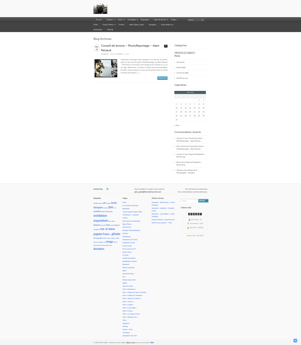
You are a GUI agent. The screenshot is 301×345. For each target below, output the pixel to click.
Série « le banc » (128, 311)
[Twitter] (107, 189)
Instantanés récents (129, 243)
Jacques (113, 54)
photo (116, 234)
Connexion (180, 62)
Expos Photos (108, 25)
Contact (121, 25)
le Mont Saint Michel (129, 258)
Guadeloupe (127, 236)
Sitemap (110, 30)
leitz (104, 225)
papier (97, 234)
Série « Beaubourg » (129, 289)
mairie (112, 225)
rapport (113, 238)
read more (162, 78)
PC (110, 234)
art (104, 203)
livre (108, 225)
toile (115, 242)
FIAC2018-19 (127, 227)
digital (103, 211)
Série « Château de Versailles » (133, 295)
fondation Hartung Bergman (131, 230)
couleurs (97, 211)
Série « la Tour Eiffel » (130, 308)
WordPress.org (182, 78)
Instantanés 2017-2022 (130, 239)
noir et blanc (107, 229)
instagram (152, 25)
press (109, 238)
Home (124, 202)
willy (97, 245)
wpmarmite (105, 245)
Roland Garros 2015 (129, 280)
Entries (180, 67)
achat (95, 203)
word (100, 245)
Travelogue (131, 20)
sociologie (100, 242)
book (114, 202)
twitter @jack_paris (136, 25)
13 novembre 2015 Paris (130, 205)
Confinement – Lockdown (131, 215)
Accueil (99, 20)
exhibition (100, 215)
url (117, 242)
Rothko (125, 283)
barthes (108, 203)
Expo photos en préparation (131, 221)
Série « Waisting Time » (130, 317)
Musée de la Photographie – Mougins (186, 171)
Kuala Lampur (127, 252)
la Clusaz (126, 255)
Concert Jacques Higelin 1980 (132, 212)
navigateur (96, 229)
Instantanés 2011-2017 (130, 336)
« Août (176, 125)
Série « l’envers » (128, 301)
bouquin (98, 207)
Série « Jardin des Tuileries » (132, 298)
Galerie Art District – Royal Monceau (163, 220)
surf (104, 242)
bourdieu (105, 208)
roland (117, 238)
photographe (98, 238)
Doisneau (109, 211)
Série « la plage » (128, 305)
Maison (117, 225)
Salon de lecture (160, 20)
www (110, 245)
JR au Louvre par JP (129, 249)
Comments (182, 73)
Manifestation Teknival (130, 261)
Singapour (126, 323)
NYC (124, 277)
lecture (96, 225)
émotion (98, 248)
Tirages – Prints (128, 329)
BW (110, 207)
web (94, 245)
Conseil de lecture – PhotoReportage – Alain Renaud (190, 139)
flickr (109, 221)
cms (115, 208)
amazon (100, 203)
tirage (109, 241)
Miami (124, 270)
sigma (95, 242)
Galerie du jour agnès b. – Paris (162, 223)
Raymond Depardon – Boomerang (190, 155)
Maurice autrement (129, 267)
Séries (120, 20)
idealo (113, 221)
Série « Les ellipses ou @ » (131, 314)
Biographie (145, 20)
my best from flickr (128, 274)
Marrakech (126, 264)
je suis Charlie (127, 246)
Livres (127, 54)
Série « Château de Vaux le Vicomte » (135, 292)
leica (101, 225)
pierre (105, 238)
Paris (106, 234)
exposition (100, 220)
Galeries (109, 20)
